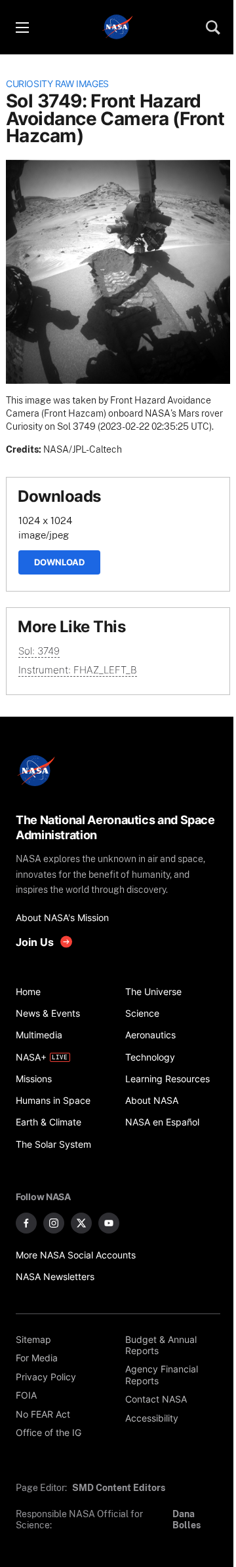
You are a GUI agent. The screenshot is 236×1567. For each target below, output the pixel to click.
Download (59, 562)
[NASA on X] (81, 1223)
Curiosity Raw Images (57, 84)
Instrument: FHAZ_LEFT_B (77, 670)
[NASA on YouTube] (108, 1223)
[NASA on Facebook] (26, 1223)
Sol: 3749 (39, 651)
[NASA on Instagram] (53, 1223)
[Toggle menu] (22, 27)
